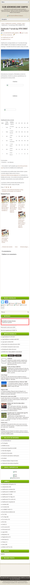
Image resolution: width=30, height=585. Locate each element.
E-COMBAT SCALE (6, 509)
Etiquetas (11, 355)
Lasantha (25, 581)
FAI (3, 522)
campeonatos (5, 486)
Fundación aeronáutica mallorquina (10, 455)
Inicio (16, 246)
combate (19, 23)
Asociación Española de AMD (9, 448)
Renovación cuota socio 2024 (8, 327)
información (5, 529)
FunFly (3, 524)
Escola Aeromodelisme (7, 512)
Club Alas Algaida (6, 450)
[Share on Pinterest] (10, 187)
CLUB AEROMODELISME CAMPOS (15, 6)
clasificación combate (10, 23)
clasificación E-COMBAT (8, 491)
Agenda (3, 429)
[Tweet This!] (6, 187)
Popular (4, 355)
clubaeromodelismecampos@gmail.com (11, 175)
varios (3, 544)
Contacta (9, 358)
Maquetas (4, 534)
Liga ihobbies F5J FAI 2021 (8, 336)
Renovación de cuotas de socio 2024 (11, 344)
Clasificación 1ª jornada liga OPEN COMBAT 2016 (14, 29)
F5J (3, 514)
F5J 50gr (4, 517)
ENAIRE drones (5, 445)
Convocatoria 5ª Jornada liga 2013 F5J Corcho (21, 207)
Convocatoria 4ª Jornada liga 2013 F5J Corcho (5, 240)
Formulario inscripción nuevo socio (10, 346)
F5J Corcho (5, 519)
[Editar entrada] (14, 34)
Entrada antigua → (24, 246)
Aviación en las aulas (7, 453)
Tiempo (4, 542)
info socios (5, 527)
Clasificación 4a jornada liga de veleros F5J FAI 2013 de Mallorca (5, 207)
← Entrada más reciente (6, 246)
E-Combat (4, 507)
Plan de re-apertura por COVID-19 (9, 330)
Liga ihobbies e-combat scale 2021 (10, 339)
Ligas (23, 23)
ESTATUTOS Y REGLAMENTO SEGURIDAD (12, 351)
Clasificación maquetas (7, 502)
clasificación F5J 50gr (7, 496)
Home (2, 23)
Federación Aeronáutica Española (10, 463)
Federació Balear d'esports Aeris (10, 460)
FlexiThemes (10, 581)
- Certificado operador (6, 322)
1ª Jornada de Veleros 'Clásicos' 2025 (17, 381)
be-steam (4, 458)
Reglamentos (5, 537)
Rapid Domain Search (23, 582)
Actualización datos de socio (9, 349)
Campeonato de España (8, 484)
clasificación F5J (6, 494)
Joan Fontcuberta (16, 579)
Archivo (18, 355)
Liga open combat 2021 (8, 341)
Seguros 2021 (4, 389)
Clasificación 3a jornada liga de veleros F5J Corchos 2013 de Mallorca (21, 223)
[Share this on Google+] (8, 187)
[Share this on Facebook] (5, 187)
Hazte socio (4, 422)
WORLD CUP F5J (6, 547)
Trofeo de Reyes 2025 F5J (14, 366)
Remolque (4, 539)
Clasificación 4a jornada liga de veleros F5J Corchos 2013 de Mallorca (13, 208)
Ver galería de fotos (5, 39)
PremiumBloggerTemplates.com (9, 582)
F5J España (5, 443)
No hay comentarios (7, 34)
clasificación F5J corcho (8, 499)
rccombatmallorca (6, 440)
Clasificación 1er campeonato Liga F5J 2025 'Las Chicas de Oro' (17, 413)
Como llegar (4, 375)
